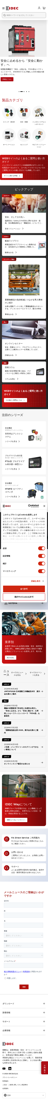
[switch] (41, 556)
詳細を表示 (35, 581)
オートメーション (9, 145)
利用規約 (5, 1081)
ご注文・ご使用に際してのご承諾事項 (15, 1085)
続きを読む (10, 658)
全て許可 (24, 589)
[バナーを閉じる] (44, 506)
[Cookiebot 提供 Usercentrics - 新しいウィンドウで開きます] (29, 506)
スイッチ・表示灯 (9, 122)
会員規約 (5, 1088)
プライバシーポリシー (9, 1077)
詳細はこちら (8, 79)
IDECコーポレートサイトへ (16, 820)
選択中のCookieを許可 (23, 597)
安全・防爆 (24, 122)
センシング (24, 145)
